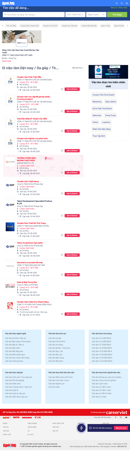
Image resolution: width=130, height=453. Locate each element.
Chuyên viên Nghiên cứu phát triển (32, 138)
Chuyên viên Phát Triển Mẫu (29, 77)
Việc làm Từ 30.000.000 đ (102, 358)
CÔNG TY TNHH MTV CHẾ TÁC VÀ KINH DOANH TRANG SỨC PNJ (35, 80)
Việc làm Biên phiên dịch (15, 354)
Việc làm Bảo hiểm (12, 348)
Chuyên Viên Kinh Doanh (103, 94)
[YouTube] (126, 417)
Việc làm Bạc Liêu (55, 351)
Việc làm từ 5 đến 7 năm (101, 390)
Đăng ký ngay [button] (121, 428)
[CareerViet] (116, 412)
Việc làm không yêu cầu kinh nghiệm (106, 377)
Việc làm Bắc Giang (56, 358)
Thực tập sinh (99, 136)
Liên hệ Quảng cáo (76, 446)
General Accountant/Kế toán (30, 262)
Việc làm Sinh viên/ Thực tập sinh (18, 377)
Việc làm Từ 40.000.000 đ (102, 361)
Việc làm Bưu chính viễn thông (17, 358)
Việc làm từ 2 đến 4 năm (101, 387)
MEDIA (5, 423)
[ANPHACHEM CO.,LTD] (10, 162)
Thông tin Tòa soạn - (105, 444)
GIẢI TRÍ (55, 431)
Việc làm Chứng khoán (14, 361)
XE (29, 431)
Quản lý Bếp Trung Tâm (27, 282)
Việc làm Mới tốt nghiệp (14, 380)
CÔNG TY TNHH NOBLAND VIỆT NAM (31, 265)
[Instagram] (120, 417)
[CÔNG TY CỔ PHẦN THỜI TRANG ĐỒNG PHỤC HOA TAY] (10, 305)
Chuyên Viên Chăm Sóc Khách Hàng (33, 302)
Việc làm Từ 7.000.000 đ (101, 344)
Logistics (106, 122)
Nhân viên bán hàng (101, 129)
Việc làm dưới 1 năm (100, 383)
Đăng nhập (122, 7)
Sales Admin (110, 101)
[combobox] (34, 14)
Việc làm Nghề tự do (56, 383)
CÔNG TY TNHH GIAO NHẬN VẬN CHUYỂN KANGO (33, 226)
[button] (121, 3)
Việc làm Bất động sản (14, 351)
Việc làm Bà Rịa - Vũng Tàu (59, 348)
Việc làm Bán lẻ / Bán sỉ (14, 344)
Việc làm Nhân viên (13, 383)
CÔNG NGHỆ (32, 427)
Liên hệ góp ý (105, 446)
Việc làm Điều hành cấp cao (16, 396)
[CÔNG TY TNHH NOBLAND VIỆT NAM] (10, 266)
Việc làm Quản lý (11, 390)
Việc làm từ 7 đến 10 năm (101, 393)
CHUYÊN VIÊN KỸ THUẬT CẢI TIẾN (32, 118)
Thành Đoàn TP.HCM (120, 444)
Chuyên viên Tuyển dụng (28, 181)
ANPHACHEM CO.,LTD (25, 163)
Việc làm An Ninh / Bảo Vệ (15, 338)
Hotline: (119, 446)
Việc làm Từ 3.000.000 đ (101, 338)
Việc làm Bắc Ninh (55, 361)
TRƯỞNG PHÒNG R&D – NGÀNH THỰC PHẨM (27, 159)
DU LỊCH (30, 434)
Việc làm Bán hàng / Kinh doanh (18, 341)
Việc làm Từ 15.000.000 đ (102, 351)
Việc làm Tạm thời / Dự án (58, 380)
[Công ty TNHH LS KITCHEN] (10, 286)
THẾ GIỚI (6, 431)
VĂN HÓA (56, 427)
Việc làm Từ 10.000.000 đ (102, 348)
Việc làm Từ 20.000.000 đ (102, 354)
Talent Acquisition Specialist (30, 242)
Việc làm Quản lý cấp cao (15, 393)
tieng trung (110, 115)
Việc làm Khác (54, 387)
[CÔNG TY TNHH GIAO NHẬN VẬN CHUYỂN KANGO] (10, 227)
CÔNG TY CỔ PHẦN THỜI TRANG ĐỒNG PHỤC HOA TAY (34, 304)
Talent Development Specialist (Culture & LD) (34, 202)
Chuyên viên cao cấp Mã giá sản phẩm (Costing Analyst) (33, 97)
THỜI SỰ (6, 427)
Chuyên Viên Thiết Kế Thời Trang (31, 223)
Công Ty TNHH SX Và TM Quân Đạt (30, 184)
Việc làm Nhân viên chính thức (60, 377)
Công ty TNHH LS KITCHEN (27, 285)
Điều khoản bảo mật (91, 446)
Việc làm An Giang (55, 344)
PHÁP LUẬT (7, 434)
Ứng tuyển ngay (72, 89)
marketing (97, 101)
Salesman (97, 115)
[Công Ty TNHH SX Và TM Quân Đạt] (10, 185)
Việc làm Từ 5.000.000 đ (101, 341)
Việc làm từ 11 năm (99, 396)
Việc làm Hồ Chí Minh (56, 341)
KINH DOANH (32, 423)
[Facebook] (115, 417)
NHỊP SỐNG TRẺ (58, 423)
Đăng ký (114, 7)
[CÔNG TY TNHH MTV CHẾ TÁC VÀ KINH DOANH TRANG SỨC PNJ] (10, 81)
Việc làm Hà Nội (54, 338)
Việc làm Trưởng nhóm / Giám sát (18, 387)
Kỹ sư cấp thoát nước (102, 108)
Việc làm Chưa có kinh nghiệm (104, 380)
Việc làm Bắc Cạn (55, 354)
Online (95, 122)
